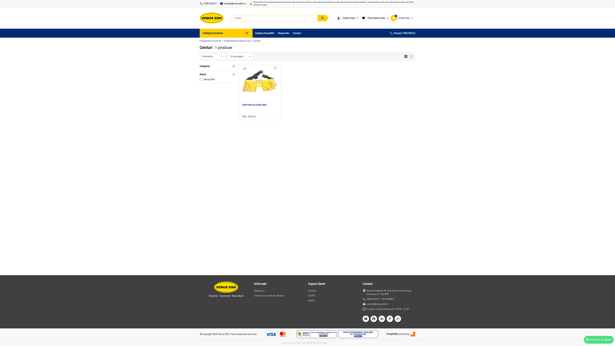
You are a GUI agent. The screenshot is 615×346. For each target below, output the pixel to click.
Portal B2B (392, 334)
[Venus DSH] (212, 18)
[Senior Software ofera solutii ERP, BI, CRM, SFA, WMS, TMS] (412, 334)
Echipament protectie (210, 41)
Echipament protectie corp (237, 41)
